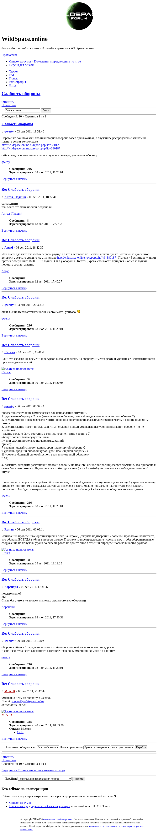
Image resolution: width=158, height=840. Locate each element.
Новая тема (9, 105)
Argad (8, 247)
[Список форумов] (79, 29)
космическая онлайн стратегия (57, 819)
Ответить (8, 101)
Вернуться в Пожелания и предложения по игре (33, 770)
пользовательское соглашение (103, 826)
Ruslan (9, 529)
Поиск (13, 78)
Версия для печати (21, 65)
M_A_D (9, 691)
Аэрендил (11, 587)
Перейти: (11, 778)
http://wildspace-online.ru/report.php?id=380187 (31, 148)
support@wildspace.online (28, 701)
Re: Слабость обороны (21, 189)
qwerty (9, 131)
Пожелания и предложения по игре (57, 61)
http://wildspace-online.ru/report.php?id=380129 (31, 145)
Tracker (13, 71)
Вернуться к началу (14, 178)
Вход (12, 85)
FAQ (12, 75)
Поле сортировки (71, 747)
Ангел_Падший (15, 197)
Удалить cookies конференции (50, 806)
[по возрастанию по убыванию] (129, 747)
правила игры (125, 826)
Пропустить (9, 55)
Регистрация (17, 81)
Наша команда (18, 806)
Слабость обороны (21, 93)
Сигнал (9, 352)
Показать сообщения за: (21, 747)
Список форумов (20, 61)
